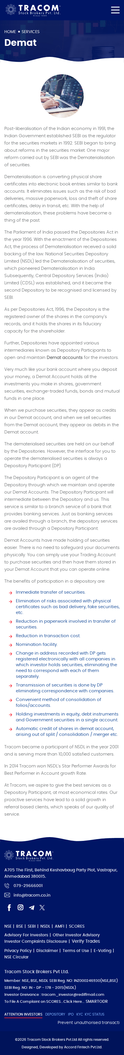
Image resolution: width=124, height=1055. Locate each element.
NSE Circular (16, 957)
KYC (79, 1014)
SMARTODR (97, 1002)
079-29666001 (28, 886)
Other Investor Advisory (76, 935)
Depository (55, 1014)
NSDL (45, 926)
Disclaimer (47, 951)
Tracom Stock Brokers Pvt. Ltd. (33, 10)
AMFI (59, 926)
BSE (19, 926)
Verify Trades (86, 941)
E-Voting (102, 951)
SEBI (32, 926)
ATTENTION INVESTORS (23, 1014)
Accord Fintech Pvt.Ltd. (83, 1047)
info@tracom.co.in (32, 895)
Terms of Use (76, 951)
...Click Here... (72, 1002)
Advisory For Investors (26, 935)
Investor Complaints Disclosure (35, 942)
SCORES (76, 926)
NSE (8, 926)
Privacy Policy (18, 951)
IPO (71, 1014)
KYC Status (94, 1014)
